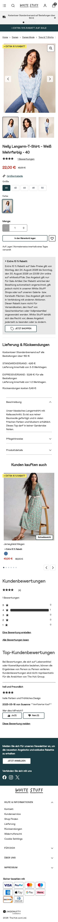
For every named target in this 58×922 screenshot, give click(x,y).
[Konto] (45, 5)
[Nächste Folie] (53, 567)
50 (42, 188)
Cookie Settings (13, 839)
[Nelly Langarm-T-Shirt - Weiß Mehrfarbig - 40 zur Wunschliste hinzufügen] (52, 238)
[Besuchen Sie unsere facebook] (4, 777)
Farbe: (5, 196)
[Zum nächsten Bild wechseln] (50, 79)
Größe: (5, 181)
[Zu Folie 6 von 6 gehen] (16, 567)
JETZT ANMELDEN (17, 761)
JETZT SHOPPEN (23, 329)
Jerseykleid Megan (14, 544)
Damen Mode (28, 37)
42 (15, 188)
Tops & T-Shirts (46, 37)
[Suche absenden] (13, 5)
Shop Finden (11, 819)
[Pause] (54, 17)
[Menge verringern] (6, 228)
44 (24, 188)
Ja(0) (14, 716)
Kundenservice (12, 814)
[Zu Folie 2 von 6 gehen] (6, 567)
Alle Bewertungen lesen (15, 640)
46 (33, 188)
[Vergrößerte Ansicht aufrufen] (50, 48)
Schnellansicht (44, 537)
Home (5, 37)
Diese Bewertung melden (16, 723)
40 (6, 188)
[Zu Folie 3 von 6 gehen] (8, 567)
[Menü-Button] (4, 5)
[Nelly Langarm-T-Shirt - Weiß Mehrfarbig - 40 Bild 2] (28, 127)
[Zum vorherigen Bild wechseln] (8, 79)
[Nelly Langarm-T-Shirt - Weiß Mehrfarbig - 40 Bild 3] (46, 127)
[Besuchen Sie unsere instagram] (11, 777)
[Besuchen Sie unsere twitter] (17, 777)
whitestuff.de (17, 277)
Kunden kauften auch (29, 465)
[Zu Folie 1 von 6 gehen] (3, 567)
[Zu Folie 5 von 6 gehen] (13, 567)
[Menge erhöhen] (23, 228)
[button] (29, 176)
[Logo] (29, 5)
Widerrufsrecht (13, 834)
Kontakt (8, 809)
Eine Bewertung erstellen (16, 632)
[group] (29, 78)
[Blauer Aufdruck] (6, 553)
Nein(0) (35, 716)
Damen (15, 37)
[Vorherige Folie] (46, 567)
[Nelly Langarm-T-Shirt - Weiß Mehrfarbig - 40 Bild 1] (10, 127)
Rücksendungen (13, 829)
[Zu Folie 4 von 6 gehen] (11, 567)
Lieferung (9, 824)
